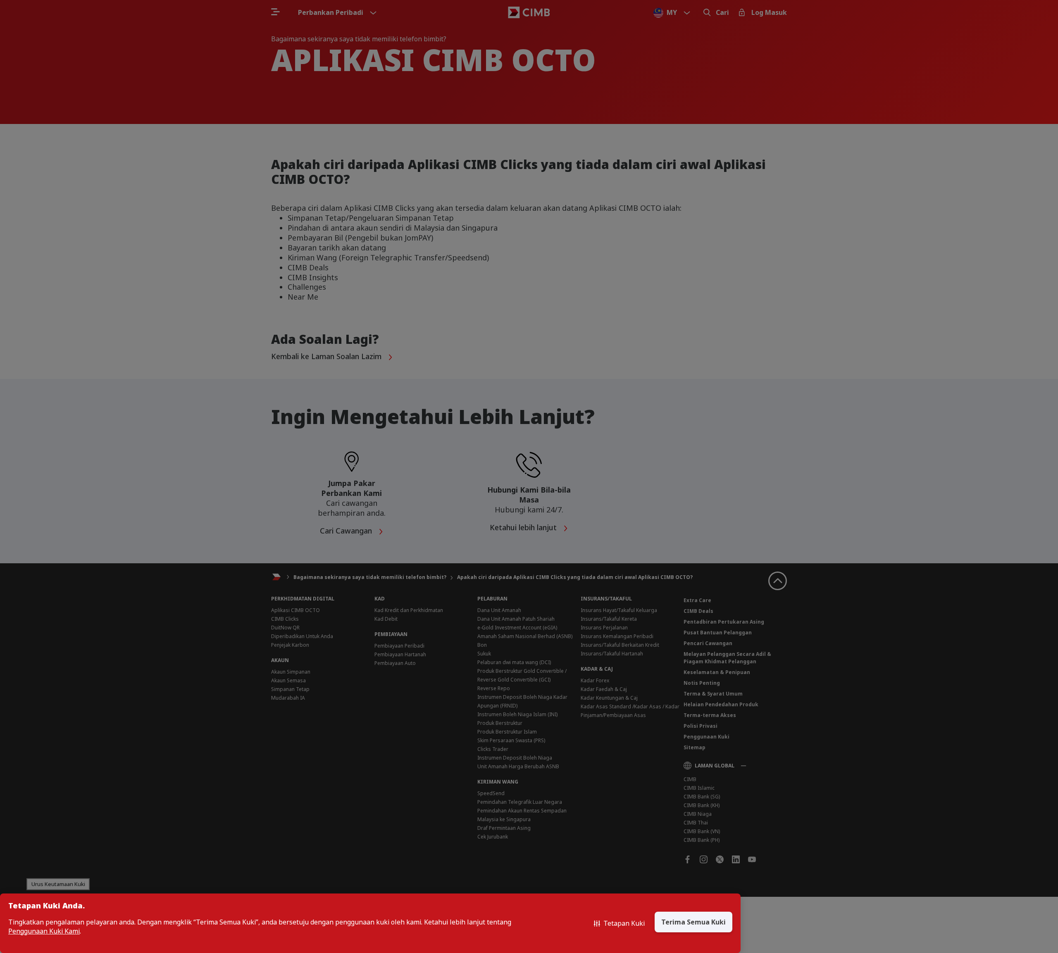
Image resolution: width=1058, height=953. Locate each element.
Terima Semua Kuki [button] (693, 922)
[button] (619, 923)
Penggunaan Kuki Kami (44, 931)
